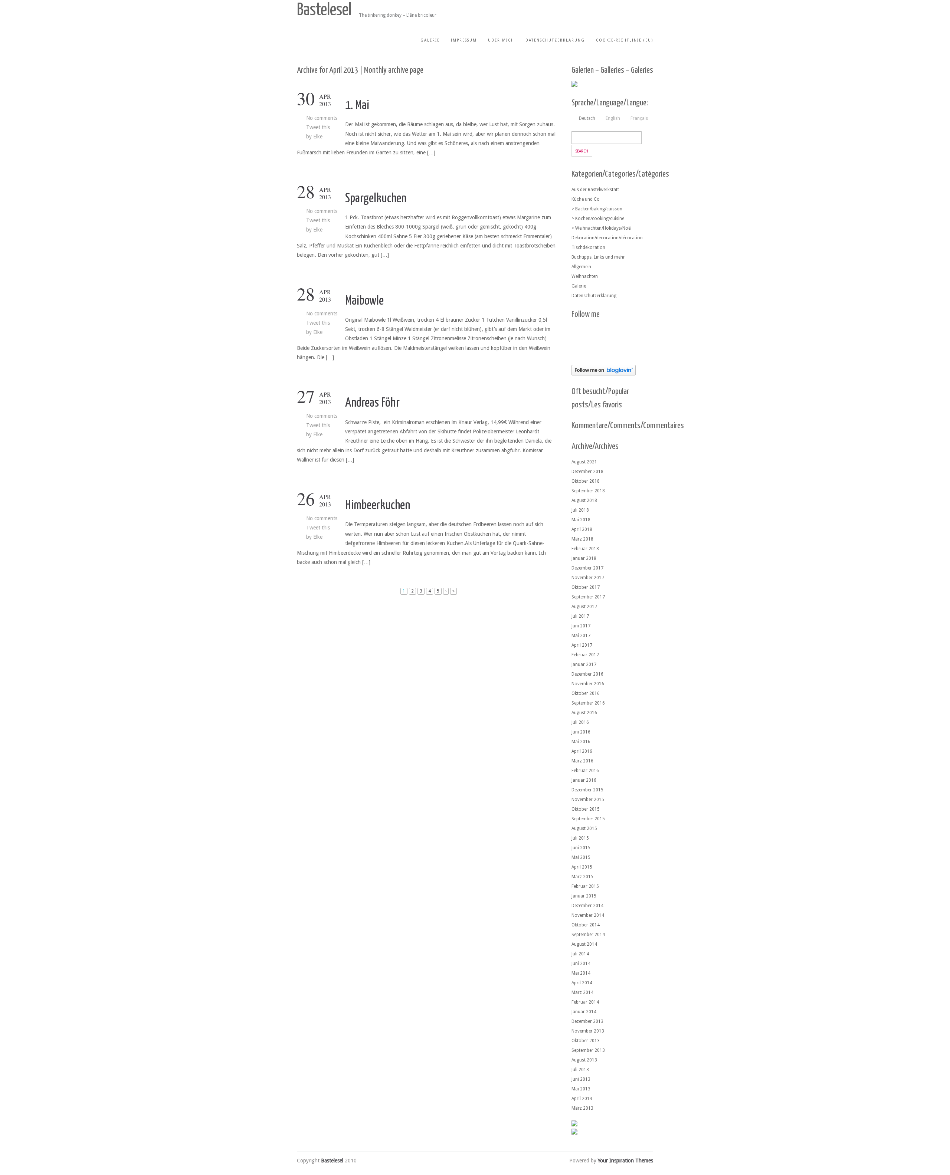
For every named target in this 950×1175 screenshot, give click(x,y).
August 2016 (584, 712)
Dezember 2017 (587, 568)
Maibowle (364, 301)
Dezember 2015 (587, 789)
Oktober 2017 (585, 587)
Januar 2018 (583, 558)
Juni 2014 (580, 963)
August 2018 (584, 500)
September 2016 (588, 703)
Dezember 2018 (587, 471)
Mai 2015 (580, 857)
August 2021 (584, 462)
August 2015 (584, 828)
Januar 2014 (583, 1011)
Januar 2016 (583, 780)
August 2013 (584, 1060)
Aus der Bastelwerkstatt (595, 189)
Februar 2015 (585, 886)
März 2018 (582, 539)
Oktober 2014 (585, 925)
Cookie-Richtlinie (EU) (624, 40)
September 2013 (588, 1050)
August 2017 (584, 606)
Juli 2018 (580, 510)
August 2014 (584, 944)
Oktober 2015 (585, 809)
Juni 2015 (580, 847)
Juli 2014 (580, 953)
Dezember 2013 (587, 1021)
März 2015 (582, 876)
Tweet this (318, 127)
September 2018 (588, 490)
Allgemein (581, 266)
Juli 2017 (580, 616)
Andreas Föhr (372, 403)
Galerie (430, 40)
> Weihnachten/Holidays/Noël (601, 228)
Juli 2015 (580, 838)
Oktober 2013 (585, 1040)
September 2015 (588, 818)
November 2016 (587, 683)
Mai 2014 (580, 973)
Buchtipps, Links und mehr (598, 257)
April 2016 (581, 751)
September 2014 (588, 934)
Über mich (501, 40)
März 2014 (582, 992)
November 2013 (587, 1031)
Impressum (464, 40)
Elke (317, 137)
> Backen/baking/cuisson (596, 208)
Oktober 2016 (585, 693)
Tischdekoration (588, 247)
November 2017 (587, 577)
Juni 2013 (580, 1079)
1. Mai (357, 105)
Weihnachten (584, 276)
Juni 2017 (580, 625)
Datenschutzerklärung (555, 40)
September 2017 (588, 597)
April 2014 (581, 982)
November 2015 (587, 799)
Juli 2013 (580, 1069)
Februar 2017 (585, 654)
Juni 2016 (580, 732)
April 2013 (581, 1098)
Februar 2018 (585, 548)
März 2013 (582, 1108)
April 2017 (581, 645)
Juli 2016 (580, 722)
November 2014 (587, 915)
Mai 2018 (580, 519)
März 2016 (582, 761)
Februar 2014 (585, 1002)
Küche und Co (585, 199)
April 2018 (581, 529)
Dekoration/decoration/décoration (607, 237)
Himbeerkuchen (377, 505)
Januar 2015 (583, 896)
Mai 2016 (580, 741)
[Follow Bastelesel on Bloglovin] (603, 374)
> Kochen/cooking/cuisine (597, 218)
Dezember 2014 (587, 905)
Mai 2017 (580, 635)
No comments (321, 118)
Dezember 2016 (587, 674)
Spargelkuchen (375, 199)
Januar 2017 (583, 664)
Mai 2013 (580, 1089)
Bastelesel (324, 10)
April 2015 (581, 867)
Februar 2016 (585, 770)
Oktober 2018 (585, 481)
